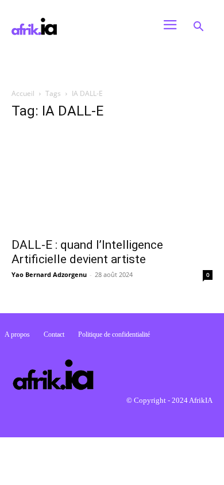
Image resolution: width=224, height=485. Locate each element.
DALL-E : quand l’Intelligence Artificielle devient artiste (87, 252)
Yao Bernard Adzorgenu (49, 274)
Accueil (22, 93)
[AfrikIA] (76, 26)
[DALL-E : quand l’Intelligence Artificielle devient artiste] (112, 180)
